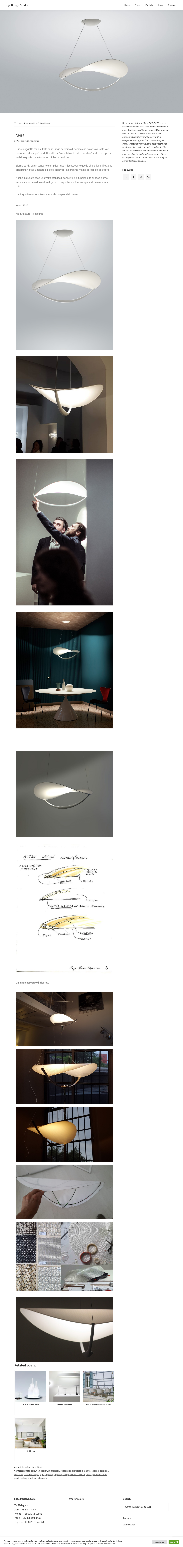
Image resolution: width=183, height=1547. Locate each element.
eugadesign (53, 1470)
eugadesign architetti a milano (75, 1470)
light (42, 1474)
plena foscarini (99, 1474)
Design (40, 1467)
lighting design (61, 1474)
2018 (37, 1470)
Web (125, 1524)
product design (21, 1478)
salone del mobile (38, 1478)
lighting (49, 1474)
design (44, 1470)
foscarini (18, 1474)
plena (88, 1474)
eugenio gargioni (100, 1470)
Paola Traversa (77, 1474)
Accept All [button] (174, 1542)
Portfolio (31, 1467)
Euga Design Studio (16, 5)
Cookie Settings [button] (159, 1542)
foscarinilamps (31, 1474)
